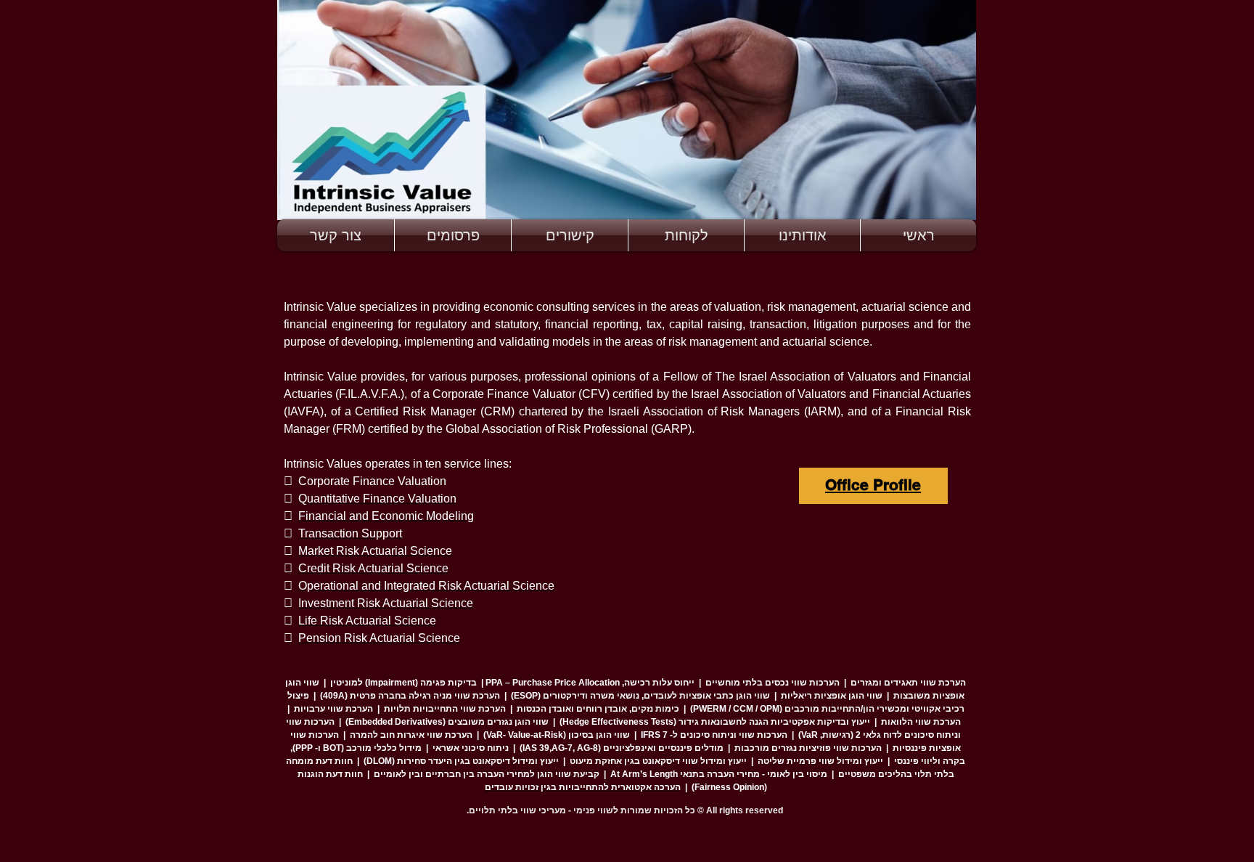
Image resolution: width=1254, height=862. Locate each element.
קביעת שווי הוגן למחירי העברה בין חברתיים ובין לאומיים (486, 774)
